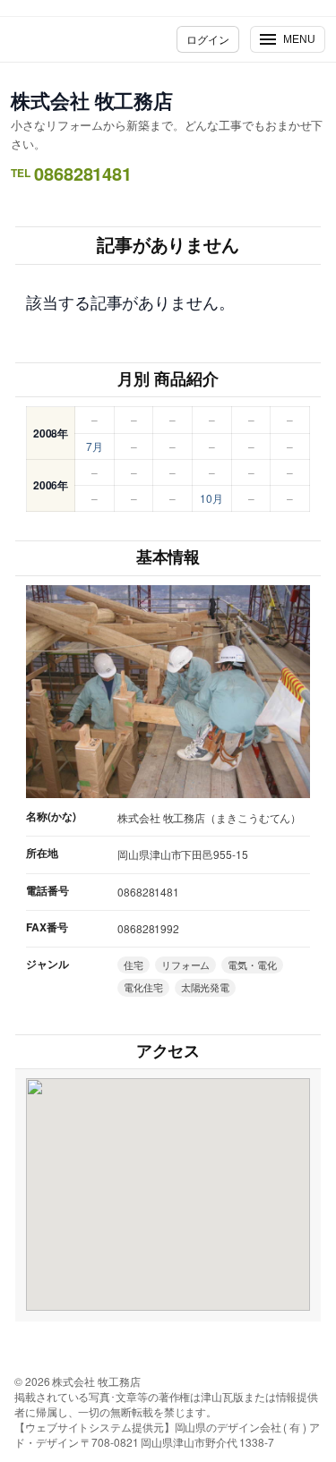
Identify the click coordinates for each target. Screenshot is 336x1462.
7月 (94, 446)
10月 (211, 498)
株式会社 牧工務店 (92, 100)
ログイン (207, 39)
